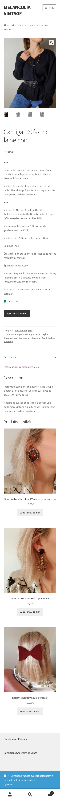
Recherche (30, 794)
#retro (51, 337)
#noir (15, 337)
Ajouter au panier (17, 313)
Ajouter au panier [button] (30, 512)
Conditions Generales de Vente (20, 752)
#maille (7, 337)
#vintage (8, 341)
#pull (44, 337)
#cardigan (30, 334)
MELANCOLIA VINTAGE (17, 10)
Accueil (10, 25)
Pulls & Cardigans (25, 25)
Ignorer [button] (8, 784)
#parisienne (25, 337)
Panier (46, 791)
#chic (39, 334)
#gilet (46, 334)
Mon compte (10, 794)
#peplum (36, 337)
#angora (19, 334)
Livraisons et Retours (15, 739)
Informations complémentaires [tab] (21, 366)
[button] (51, 42)
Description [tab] (10, 357)
